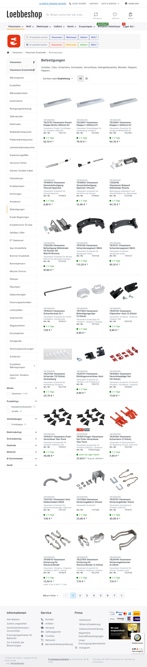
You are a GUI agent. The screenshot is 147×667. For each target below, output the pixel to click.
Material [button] (11, 452)
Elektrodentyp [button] (14, 432)
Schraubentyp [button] (14, 438)
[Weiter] (121, 596)
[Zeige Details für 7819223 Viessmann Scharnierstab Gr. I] (57, 291)
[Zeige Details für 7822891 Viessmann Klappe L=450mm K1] (91, 103)
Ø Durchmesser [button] (15, 458)
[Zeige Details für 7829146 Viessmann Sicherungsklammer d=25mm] (124, 540)
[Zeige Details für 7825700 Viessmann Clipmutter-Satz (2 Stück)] (124, 291)
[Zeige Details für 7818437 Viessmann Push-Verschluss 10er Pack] (57, 417)
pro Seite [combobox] (51, 595)
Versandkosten (17, 663)
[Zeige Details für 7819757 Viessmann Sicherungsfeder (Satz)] (124, 480)
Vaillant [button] (83, 37)
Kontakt (94, 3)
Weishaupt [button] (71, 37)
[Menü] (142, 634)
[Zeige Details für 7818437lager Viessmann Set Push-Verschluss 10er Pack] (91, 417)
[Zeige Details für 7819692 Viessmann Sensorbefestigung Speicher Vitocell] (91, 163)
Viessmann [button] (56, 37)
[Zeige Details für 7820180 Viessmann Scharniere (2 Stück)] (124, 417)
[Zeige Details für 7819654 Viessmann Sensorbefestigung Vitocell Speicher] (57, 163)
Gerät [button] (10, 465)
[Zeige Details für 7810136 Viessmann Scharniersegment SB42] (91, 226)
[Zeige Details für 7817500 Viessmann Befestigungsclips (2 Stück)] (91, 291)
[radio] (81, 79)
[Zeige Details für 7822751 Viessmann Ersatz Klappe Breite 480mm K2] (57, 103)
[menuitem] (16, 26)
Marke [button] (10, 388)
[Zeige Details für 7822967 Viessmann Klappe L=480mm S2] (124, 103)
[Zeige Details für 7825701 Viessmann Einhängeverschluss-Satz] (91, 354)
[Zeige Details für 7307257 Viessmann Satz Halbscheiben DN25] (57, 480)
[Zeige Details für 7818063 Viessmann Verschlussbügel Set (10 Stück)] (124, 354)
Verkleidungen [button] (14, 419)
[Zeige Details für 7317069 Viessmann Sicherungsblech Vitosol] (91, 480)
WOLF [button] (94, 37)
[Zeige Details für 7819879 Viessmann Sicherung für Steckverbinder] (57, 540)
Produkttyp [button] (13, 401)
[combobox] (67, 15)
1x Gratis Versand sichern (52, 3)
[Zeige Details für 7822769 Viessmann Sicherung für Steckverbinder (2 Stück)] (91, 540)
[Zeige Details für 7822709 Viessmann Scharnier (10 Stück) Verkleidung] (57, 354)
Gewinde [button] (11, 445)
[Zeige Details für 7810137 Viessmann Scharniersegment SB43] (124, 226)
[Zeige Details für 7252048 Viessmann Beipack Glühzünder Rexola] (124, 163)
